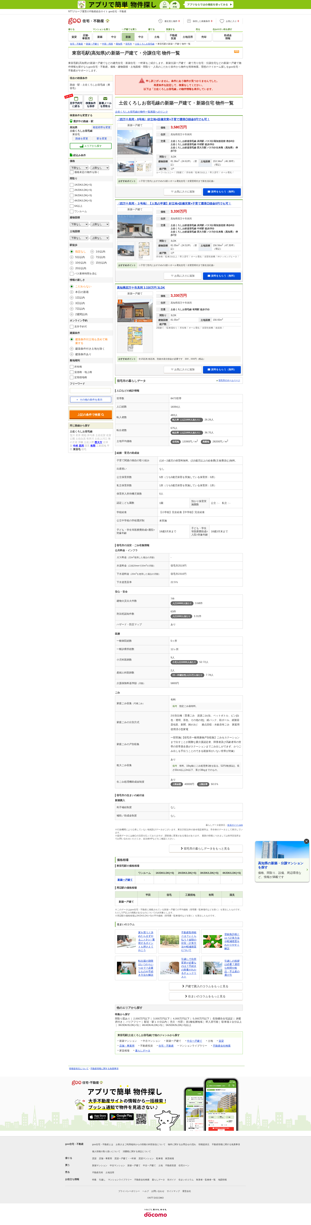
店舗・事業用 (126, 1045)
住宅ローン (184, 1165)
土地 (160, 1165)
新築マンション (99, 1165)
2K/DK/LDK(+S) (83, 189)
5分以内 (80, 257)
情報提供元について (79, 1068)
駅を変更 (102, 138)
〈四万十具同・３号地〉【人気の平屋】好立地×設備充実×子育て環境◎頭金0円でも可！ (174, 203)
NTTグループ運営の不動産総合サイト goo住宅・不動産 (97, 11)
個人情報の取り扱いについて (106, 1151)
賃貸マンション (146, 1158)
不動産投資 (170, 1165)
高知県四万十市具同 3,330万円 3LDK (141, 287)
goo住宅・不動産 (74, 1144)
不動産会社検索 (222, 1045)
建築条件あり (83, 354)
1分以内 (100, 251)
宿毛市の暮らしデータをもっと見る (207, 848)
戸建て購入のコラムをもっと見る (206, 986)
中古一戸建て (194, 1040)
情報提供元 (204, 1144)
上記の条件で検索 (88, 414)
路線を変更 (81, 138)
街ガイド (171, 1179)
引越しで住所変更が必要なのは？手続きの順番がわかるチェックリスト (188, 968)
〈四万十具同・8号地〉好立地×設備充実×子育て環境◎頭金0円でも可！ (163, 119)
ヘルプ (145, 1191)
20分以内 (80, 268)
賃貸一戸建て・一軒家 (125, 1158)
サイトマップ (173, 1191)
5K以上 (78, 205)
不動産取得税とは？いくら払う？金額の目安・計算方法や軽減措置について (188, 941)
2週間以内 (81, 314)
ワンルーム (80, 211)
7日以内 (80, 308)
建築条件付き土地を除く (90, 348)
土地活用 (109, 1172)
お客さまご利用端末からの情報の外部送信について (140, 1144)
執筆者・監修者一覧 (206, 1179)
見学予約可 (80, 326)
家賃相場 (169, 1158)
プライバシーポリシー (129, 1191)
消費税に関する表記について (137, 1151)
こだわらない (83, 286)
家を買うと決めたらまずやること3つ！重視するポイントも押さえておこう (146, 941)
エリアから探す (93, 145)
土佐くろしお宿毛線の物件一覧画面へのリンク (141, 111)
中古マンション (117, 1165)
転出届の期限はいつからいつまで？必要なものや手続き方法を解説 (145, 967)
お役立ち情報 (72, 1179)
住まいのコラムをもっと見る (207, 996)
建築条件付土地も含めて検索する (91, 341)
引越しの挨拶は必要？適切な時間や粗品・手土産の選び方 (232, 967)
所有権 (78, 366)
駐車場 (159, 1158)
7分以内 (100, 257)
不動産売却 (97, 1172)
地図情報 (222, 1179)
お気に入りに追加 (184, 191)
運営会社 (186, 1191)
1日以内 (80, 297)
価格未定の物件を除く (87, 172)
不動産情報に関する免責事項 (104, 1068)
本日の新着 (82, 291)
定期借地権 (80, 377)
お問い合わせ (157, 1191)
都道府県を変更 (102, 127)
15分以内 (101, 262)
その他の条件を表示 (91, 399)
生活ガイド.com (235, 825)
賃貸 (221, 1040)
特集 (94, 1179)
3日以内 (80, 303)
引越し (102, 1179)
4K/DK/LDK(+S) (83, 200)
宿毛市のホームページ (229, 380)
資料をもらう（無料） (223, 191)
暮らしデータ (142, 1050)
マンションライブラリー (120, 1179)
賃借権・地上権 (83, 372)
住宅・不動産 (166, 1045)
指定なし (80, 251)
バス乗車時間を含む (85, 273)
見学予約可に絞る (75, 101)
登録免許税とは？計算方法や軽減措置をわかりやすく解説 (232, 941)
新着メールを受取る (105, 105)
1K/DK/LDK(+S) (83, 184)
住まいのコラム (186, 1179)
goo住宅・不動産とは (102, 1144)
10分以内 (80, 262)
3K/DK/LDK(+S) (83, 195)
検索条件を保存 (91, 105)
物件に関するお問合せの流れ (182, 1144)
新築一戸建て (133, 1165)
